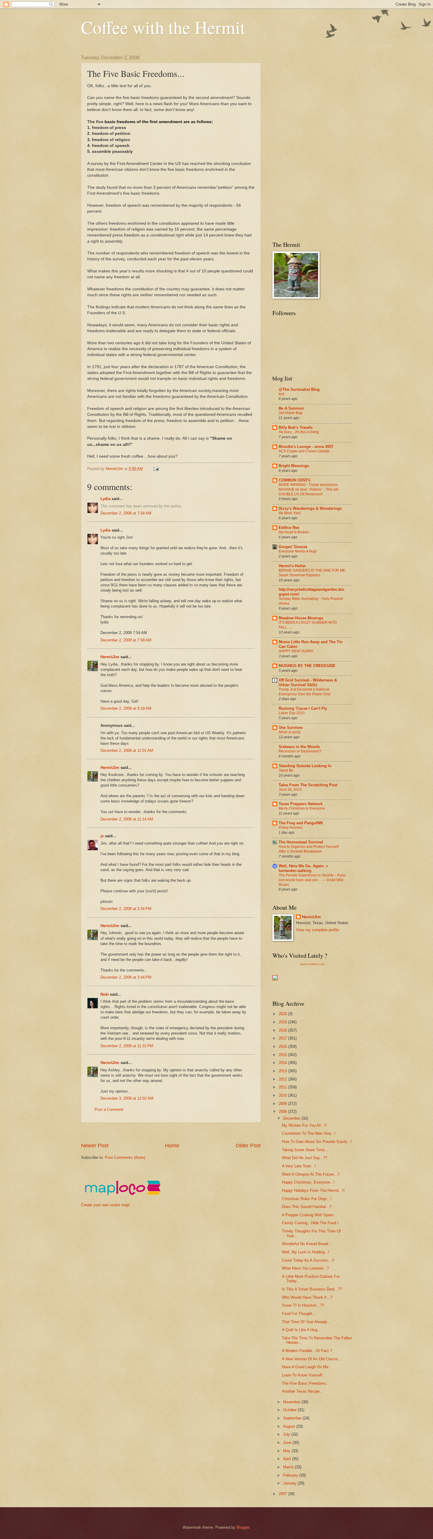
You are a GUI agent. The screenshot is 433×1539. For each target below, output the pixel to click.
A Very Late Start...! (299, 1166)
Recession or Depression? (300, 751)
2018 (283, 1030)
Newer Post (94, 1146)
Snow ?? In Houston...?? (303, 1305)
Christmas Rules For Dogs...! (307, 1199)
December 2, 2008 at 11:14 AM (126, 819)
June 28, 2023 (290, 789)
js (102, 836)
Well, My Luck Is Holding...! (305, 1252)
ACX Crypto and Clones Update (304, 451)
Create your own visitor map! (105, 1205)
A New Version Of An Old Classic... (312, 1359)
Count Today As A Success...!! (308, 1260)
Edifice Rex (289, 527)
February (291, 1475)
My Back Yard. (290, 513)
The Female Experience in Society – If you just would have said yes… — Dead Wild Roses (312, 880)
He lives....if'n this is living (299, 432)
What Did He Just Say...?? (304, 1158)
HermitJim (109, 657)
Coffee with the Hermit (163, 27)
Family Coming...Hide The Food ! (310, 1223)
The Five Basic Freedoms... (306, 1383)
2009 (283, 1103)
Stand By (286, 770)
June (287, 1442)
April (287, 1459)
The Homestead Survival (301, 842)
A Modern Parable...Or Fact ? (307, 1350)
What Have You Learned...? (305, 1268)
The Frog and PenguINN (301, 823)
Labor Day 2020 (292, 713)
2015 (283, 1055)
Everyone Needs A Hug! (298, 551)
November (292, 1402)
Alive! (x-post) (289, 732)
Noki (104, 994)
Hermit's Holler (292, 566)
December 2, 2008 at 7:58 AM (125, 640)
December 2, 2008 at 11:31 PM (126, 1046)
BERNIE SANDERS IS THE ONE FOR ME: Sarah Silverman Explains (312, 572)
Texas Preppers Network (301, 804)
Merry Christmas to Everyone (302, 808)
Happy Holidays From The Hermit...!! (313, 1190)
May (287, 1451)
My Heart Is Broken (294, 532)
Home (172, 1146)
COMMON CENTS (294, 480)
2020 (283, 1014)
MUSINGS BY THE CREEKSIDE (307, 665)
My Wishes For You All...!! (304, 1125)
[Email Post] (156, 468)
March (289, 1467)
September (293, 1418)
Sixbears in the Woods (299, 746)
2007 (283, 1494)
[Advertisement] (188, 1132)
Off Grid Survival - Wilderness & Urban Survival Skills (308, 682)
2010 (283, 1095)
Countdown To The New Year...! (309, 1133)
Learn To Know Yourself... (304, 1375)
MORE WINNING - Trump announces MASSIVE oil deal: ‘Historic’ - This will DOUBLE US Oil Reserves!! (308, 489)
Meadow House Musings (301, 618)
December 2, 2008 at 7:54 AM (125, 513)
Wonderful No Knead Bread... (307, 1244)
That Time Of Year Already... (306, 1322)
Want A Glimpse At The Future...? (310, 1174)
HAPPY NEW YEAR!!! (296, 651)
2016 (283, 1046)
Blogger (243, 1527)
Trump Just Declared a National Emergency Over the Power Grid (304, 691)
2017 (283, 1038)
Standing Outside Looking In (305, 766)
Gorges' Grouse (293, 547)
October (290, 1410)
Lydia (105, 499)
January (290, 1483)
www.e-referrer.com (312, 964)
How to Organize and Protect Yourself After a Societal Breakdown (308, 849)
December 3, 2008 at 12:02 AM (126, 1098)
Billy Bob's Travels (296, 427)
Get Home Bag (290, 413)
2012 (283, 1079)
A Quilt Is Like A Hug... (301, 1330)
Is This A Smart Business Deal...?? (312, 1289)
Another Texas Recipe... (302, 1391)
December (292, 1118)
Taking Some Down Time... (305, 1150)
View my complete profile (317, 930)
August (289, 1426)
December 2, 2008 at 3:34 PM (125, 908)
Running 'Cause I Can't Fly (303, 708)
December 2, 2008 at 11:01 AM (126, 750)
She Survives (291, 727)
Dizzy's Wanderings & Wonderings (310, 508)
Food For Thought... (299, 1313)
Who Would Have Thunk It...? (307, 1297)
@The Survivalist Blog (299, 389)
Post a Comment (109, 1109)
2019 (283, 1022)
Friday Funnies (291, 827)
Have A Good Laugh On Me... (307, 1367)
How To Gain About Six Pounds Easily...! (317, 1141)
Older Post (248, 1146)
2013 (283, 1071)
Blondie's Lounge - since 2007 (306, 446)
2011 (283, 1087)
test (281, 394)
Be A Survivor (291, 408)
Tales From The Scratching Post (308, 785)
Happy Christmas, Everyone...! (308, 1182)
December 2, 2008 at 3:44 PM (125, 977)
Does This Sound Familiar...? (306, 1206)
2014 (283, 1062)
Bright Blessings (294, 466)
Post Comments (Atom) (125, 1157)
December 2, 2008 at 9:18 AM (125, 708)
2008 (283, 1111)
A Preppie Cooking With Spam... (309, 1215)
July (287, 1434)
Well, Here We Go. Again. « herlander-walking (303, 868)
